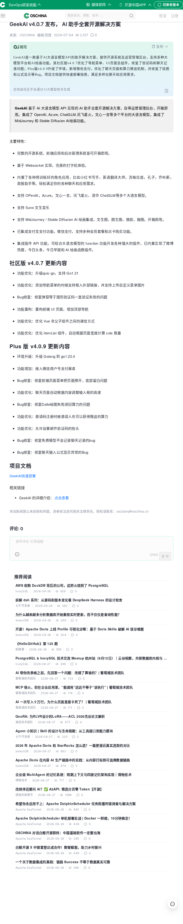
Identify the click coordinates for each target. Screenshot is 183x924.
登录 (163, 15)
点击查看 (62, 498)
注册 (174, 15)
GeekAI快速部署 (23, 475)
